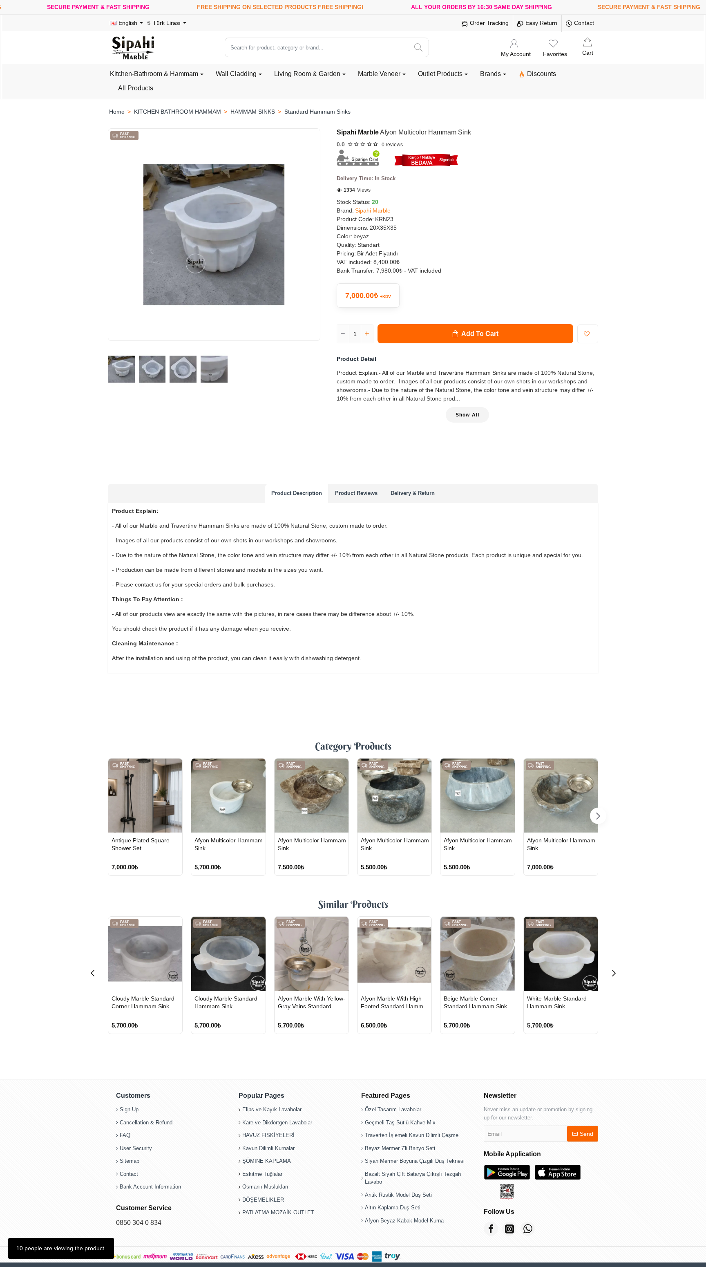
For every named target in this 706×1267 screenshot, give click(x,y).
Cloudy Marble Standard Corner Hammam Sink (143, 1002)
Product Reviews (356, 493)
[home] (116, 111)
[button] (475, 333)
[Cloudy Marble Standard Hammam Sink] (228, 954)
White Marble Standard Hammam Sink (557, 1002)
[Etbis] (507, 1192)
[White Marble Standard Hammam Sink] (561, 954)
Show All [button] (468, 415)
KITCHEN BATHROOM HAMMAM (177, 111)
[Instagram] (509, 1229)
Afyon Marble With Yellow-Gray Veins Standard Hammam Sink (311, 1002)
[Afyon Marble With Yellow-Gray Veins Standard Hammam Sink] (312, 954)
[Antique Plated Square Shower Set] (145, 796)
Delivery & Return (413, 493)
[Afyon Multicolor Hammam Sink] (228, 796)
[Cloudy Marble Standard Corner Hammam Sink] (145, 954)
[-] (343, 334)
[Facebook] (491, 1229)
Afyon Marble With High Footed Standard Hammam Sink (396, 1002)
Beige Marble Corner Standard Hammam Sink (475, 1002)
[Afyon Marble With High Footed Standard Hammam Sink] (394, 954)
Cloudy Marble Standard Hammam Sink (225, 1002)
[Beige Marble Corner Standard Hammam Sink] (477, 954)
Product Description (296, 493)
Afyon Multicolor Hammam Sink (228, 844)
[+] (367, 334)
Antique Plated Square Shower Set (141, 844)
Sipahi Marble (358, 132)
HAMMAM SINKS (252, 111)
